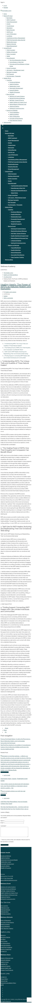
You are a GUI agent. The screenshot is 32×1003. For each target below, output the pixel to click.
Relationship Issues (12, 42)
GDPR (2, 985)
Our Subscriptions (5, 943)
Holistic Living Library (10, 292)
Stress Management (12, 46)
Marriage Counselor (12, 72)
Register (6, 7)
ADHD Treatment (11, 20)
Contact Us (4, 951)
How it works (4, 941)
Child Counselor (11, 50)
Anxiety (8, 24)
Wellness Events (5, 907)
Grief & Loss (10, 32)
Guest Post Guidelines (6, 947)
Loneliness (9, 36)
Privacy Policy (4, 979)
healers (5, 296)
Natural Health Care (6, 968)
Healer (8, 56)
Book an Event (10, 94)
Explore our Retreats (12, 110)
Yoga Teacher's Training (7, 928)
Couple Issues (10, 26)
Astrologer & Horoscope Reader (9, 860)
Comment (3, 826)
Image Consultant (11, 68)
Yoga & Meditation (14, 112)
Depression (10, 28)
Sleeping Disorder (11, 44)
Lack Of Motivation (11, 34)
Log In (5, 5)
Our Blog (3, 939)
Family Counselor (11, 54)
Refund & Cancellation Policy (8, 983)
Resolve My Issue (8, 16)
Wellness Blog (7, 122)
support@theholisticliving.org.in (9, 880)
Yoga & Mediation (5, 926)
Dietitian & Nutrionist (12, 52)
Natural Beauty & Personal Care (18, 104)
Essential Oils (4, 964)
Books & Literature (5, 960)
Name (2, 820)
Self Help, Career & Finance (17, 100)
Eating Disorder (11, 30)
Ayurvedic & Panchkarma (16, 118)
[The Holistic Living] (6, 10)
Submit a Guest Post (6, 949)
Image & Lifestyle (14, 90)
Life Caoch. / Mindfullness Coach (15, 70)
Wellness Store (4, 912)
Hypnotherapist (11, 58)
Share (6, 728)
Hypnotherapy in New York (17, 62)
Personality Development (16, 88)
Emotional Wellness (15, 82)
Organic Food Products (7, 970)
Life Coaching (4, 905)
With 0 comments (8, 298)
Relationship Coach (15, 86)
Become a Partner (5, 937)
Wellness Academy (6, 914)
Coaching (9, 80)
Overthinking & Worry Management (16, 38)
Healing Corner (5, 962)
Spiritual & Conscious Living (17, 108)
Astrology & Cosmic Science (17, 96)
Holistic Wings (7, 78)
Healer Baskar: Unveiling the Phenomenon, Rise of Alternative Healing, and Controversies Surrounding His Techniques (15, 741)
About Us (3, 935)
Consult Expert (7, 48)
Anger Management (12, 22)
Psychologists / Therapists (14, 76)
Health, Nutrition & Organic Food (18, 102)
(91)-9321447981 (8, 878)
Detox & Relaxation (15, 116)
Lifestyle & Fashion (14, 106)
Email (2, 822)
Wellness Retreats (5, 910)
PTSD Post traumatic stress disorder (16, 40)
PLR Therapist (10, 74)
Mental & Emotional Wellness (17, 98)
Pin (6, 732)
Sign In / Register (6, 263)
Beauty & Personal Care (7, 958)
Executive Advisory (6, 945)
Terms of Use (4, 981)
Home (5, 14)
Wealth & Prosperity (15, 92)
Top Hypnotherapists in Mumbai (18, 60)
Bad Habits (9, 18)
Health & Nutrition (14, 84)
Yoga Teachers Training (16, 120)
